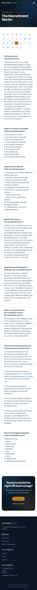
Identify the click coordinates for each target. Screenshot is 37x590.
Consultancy (5, 538)
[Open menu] (34, 3)
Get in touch (18, 498)
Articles (4, 556)
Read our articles (18, 503)
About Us (4, 553)
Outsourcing (5, 541)
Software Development (9, 544)
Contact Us (5, 559)
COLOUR (9, 3)
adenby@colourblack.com (9, 575)
